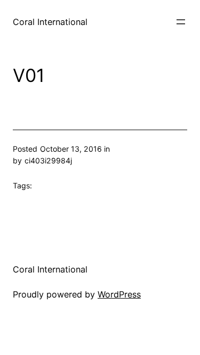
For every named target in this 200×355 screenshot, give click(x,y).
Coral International (50, 21)
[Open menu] (180, 21)
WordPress (119, 294)
